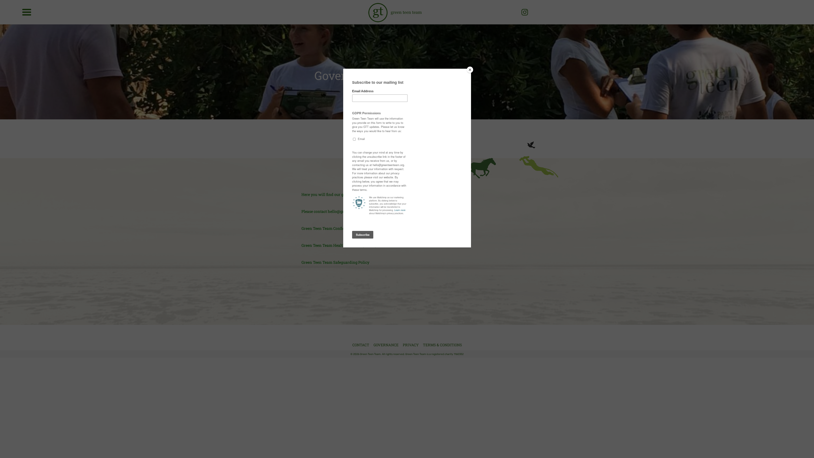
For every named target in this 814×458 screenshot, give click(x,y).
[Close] (470, 70)
